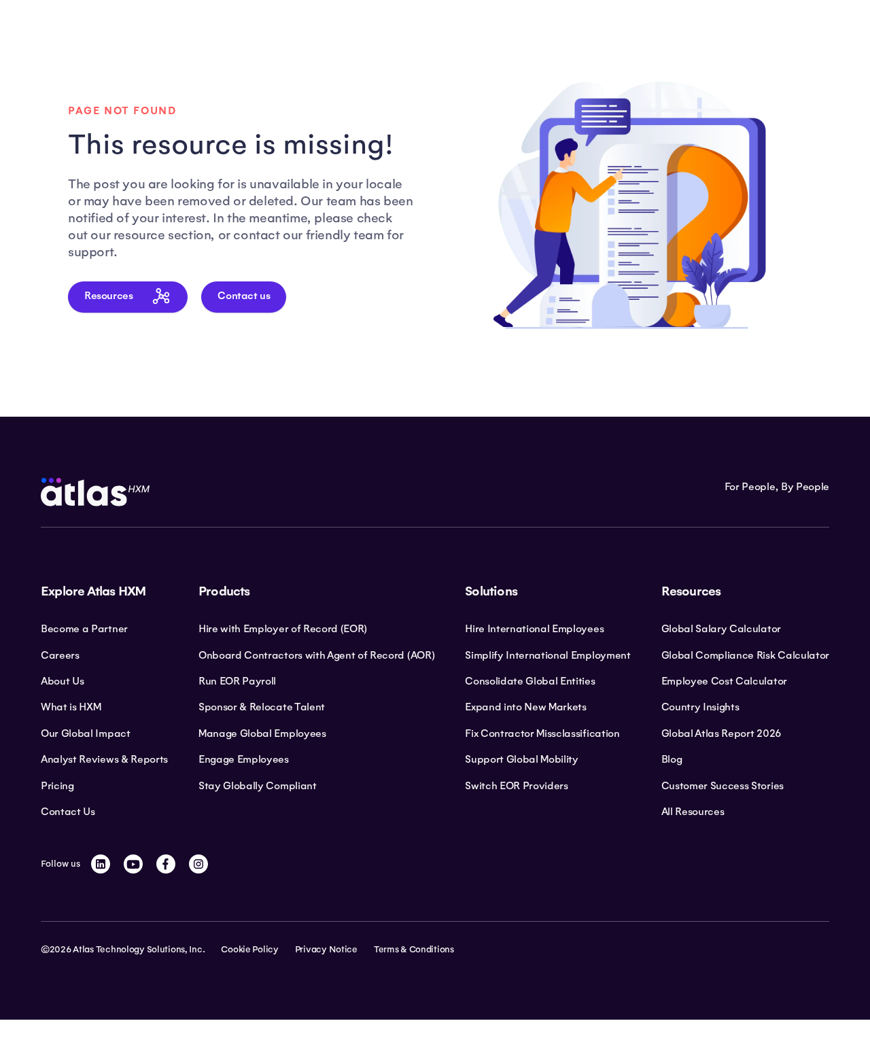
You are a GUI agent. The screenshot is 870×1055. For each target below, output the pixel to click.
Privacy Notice (326, 949)
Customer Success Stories (722, 786)
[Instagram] (198, 864)
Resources (108, 296)
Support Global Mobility (521, 759)
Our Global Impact (85, 733)
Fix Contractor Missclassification (542, 733)
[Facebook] (165, 864)
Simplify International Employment (547, 655)
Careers (60, 655)
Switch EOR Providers (516, 786)
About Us (62, 681)
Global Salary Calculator (721, 629)
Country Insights (700, 707)
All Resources (693, 812)
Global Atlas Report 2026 (721, 733)
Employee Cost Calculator (724, 681)
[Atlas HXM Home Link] (95, 492)
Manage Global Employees (262, 733)
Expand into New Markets (526, 707)
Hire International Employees (534, 629)
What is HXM (71, 707)
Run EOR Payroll (237, 681)
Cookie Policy (249, 949)
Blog (671, 759)
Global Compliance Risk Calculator (745, 655)
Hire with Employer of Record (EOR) (282, 629)
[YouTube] (133, 864)
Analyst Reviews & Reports (104, 759)
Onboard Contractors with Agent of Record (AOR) (316, 655)
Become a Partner (84, 629)
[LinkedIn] (100, 864)
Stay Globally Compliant (257, 786)
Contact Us (68, 812)
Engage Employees (243, 759)
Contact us (244, 296)
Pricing (57, 786)
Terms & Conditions (414, 949)
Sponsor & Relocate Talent (261, 707)
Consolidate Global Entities (530, 681)
